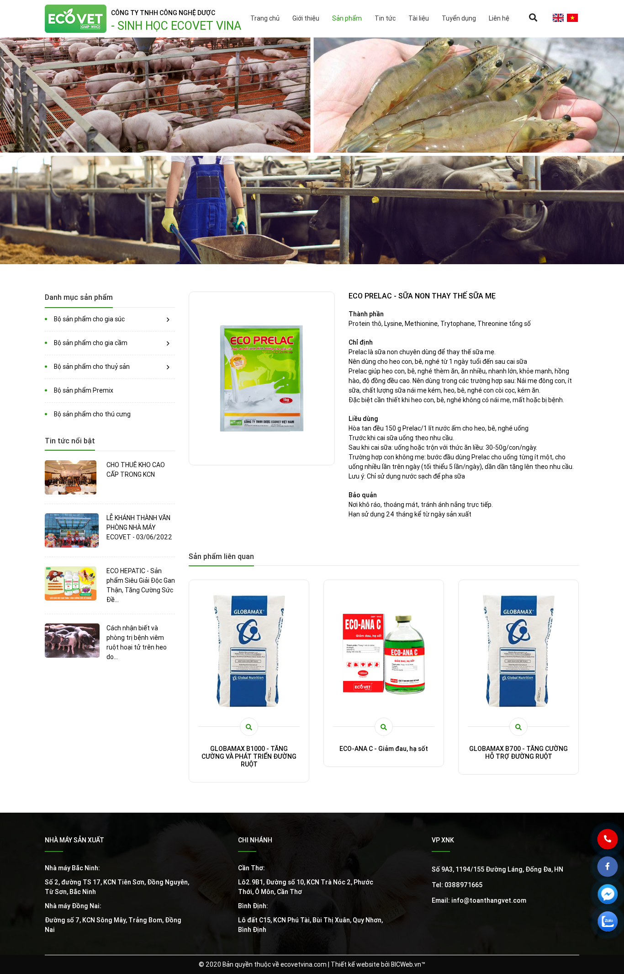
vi (572, 18)
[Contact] (615, 846)
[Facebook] (615, 873)
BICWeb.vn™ (408, 964)
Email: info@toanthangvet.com (479, 900)
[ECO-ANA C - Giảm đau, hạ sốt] (249, 651)
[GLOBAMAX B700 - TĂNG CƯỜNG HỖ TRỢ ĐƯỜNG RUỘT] (383, 651)
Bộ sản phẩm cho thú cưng (92, 414)
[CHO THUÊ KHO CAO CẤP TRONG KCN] (72, 477)
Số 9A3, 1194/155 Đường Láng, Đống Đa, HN (497, 869)
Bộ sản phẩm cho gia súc (89, 319)
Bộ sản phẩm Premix (83, 390)
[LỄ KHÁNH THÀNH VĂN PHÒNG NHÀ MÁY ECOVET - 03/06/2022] (72, 530)
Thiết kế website (355, 964)
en (558, 18)
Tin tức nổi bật (70, 440)
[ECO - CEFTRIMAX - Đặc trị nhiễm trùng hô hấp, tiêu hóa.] (518, 651)
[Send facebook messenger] (615, 901)
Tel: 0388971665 (457, 885)
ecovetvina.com (303, 964)
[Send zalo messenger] (615, 928)
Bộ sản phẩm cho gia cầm (90, 343)
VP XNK (443, 840)
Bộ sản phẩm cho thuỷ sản (92, 366)
